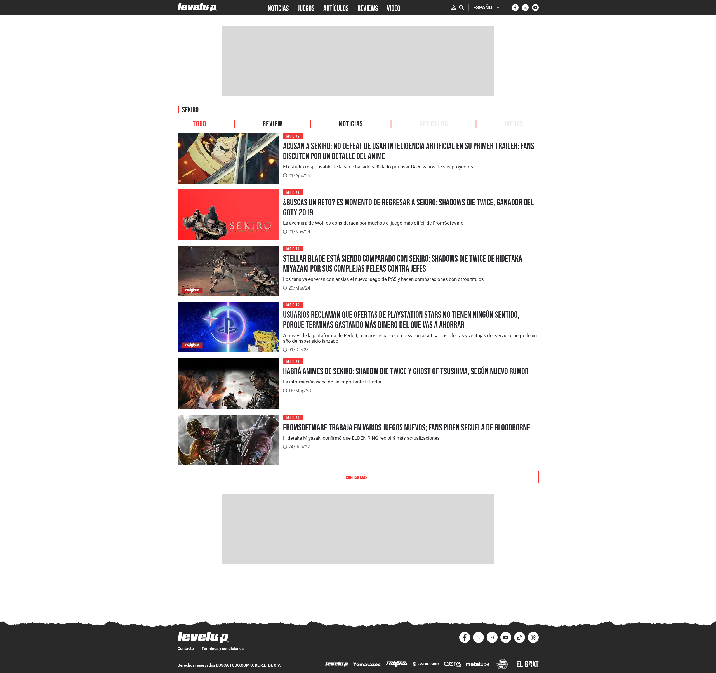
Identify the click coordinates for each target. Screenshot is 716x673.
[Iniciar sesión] (453, 7)
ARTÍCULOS (335, 7)
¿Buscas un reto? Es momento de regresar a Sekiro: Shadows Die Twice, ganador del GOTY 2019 (408, 207)
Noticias (351, 123)
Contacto (186, 648)
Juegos (513, 123)
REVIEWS (367, 7)
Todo (199, 123)
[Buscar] (461, 7)
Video (393, 7)
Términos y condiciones (223, 648)
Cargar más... (358, 477)
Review (272, 123)
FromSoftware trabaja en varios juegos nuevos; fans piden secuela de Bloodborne (406, 427)
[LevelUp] (336, 665)
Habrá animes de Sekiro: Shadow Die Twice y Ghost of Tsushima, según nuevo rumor (406, 371)
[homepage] (197, 7)
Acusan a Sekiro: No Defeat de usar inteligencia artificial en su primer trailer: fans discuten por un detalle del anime (408, 151)
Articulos (433, 123)
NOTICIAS (278, 7)
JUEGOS (306, 7)
